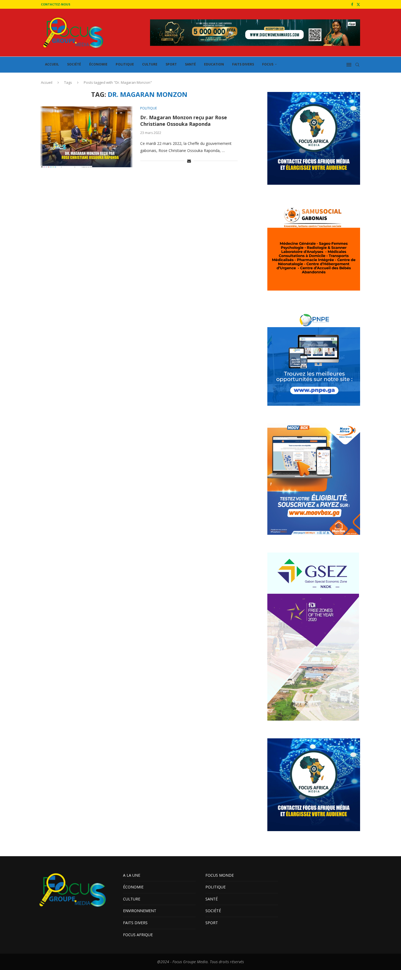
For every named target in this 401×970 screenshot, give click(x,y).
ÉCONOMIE (98, 64)
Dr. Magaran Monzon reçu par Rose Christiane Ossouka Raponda (183, 120)
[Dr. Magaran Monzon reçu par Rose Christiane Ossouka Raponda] (86, 136)
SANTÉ (190, 64)
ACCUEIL (52, 64)
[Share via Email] (189, 160)
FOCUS (267, 64)
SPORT (171, 64)
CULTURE (149, 64)
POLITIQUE (125, 64)
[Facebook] (352, 4)
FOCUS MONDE (219, 875)
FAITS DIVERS (243, 64)
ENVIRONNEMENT (139, 910)
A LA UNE (131, 875)
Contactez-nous (55, 4)
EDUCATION (214, 64)
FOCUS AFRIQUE (138, 934)
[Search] (357, 65)
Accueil (46, 82)
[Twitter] (358, 4)
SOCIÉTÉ (74, 64)
